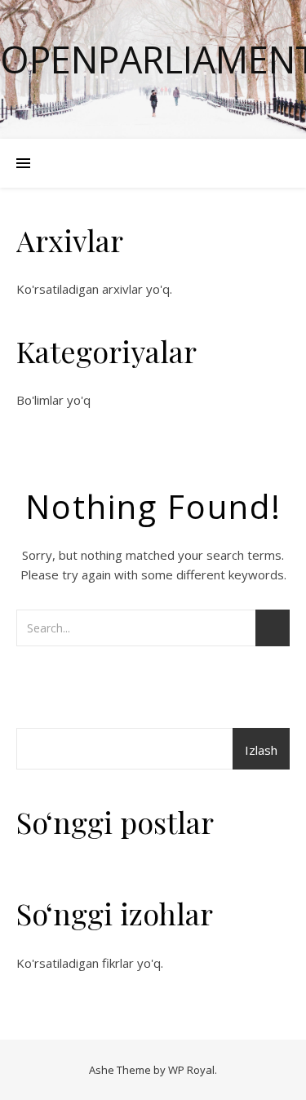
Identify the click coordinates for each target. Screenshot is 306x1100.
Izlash (261, 750)
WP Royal (191, 1069)
